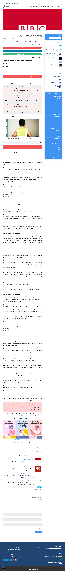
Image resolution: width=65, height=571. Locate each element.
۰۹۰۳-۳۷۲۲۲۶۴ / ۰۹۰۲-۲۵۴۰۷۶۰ (13, 554)
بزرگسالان (57, 130)
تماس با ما (28, 6)
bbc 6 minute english (29, 487)
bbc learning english (21, 487)
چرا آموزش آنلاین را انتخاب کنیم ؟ (54, 74)
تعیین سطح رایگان (34, 6)
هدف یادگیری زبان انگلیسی (55, 157)
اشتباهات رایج (57, 116)
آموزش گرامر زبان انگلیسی (37, 552)
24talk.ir (23, 568)
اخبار (58, 108)
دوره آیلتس (39, 554)
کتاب (58, 149)
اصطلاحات (57, 118)
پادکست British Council (54, 140)
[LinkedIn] (8, 560)
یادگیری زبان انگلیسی (38, 489)
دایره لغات (57, 120)
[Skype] (11, 560)
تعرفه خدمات (48, 6)
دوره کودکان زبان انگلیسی (37, 556)
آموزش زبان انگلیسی (56, 114)
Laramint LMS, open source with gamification (32, 569)
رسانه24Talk (58, 136)
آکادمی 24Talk (57, 106)
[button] (39, 561)
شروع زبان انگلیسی (57, 151)
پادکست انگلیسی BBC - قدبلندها (29, 466)
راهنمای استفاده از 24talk (55, 110)
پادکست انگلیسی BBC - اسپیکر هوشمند (27, 473)
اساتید (38, 6)
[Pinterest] (13, 560)
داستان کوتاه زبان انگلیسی (55, 147)
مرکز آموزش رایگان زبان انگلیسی (53, 93)
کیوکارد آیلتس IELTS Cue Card (53, 100)
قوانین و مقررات (39, 558)
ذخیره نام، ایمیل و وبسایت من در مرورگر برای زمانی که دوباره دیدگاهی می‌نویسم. (28, 528)
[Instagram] (16, 560)
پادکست (22, 442)
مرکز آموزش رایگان (17, 442)
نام (41, 512)
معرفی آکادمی (57, 112)
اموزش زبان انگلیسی (14, 487)
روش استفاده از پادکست (34, 76)
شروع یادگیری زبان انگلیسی (55, 155)
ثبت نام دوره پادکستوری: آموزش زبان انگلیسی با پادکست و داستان (22, 439)
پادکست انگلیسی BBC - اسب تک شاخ (28, 480)
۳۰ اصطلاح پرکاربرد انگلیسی (54, 62)
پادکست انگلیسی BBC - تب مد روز (28, 459)
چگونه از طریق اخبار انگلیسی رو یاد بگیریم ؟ (52, 82)
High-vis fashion (28, 117)
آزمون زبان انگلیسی (57, 96)
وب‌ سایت (40, 522)
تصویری (58, 145)
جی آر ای (57, 103)
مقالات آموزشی (43, 6)
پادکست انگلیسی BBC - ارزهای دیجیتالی (27, 452)
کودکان (58, 132)
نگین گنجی (10, 39)
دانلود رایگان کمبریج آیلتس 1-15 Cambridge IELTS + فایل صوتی (53, 45)
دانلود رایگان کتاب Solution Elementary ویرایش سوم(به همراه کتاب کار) (53, 77)
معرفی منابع (57, 124)
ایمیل (41, 517)
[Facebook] (4, 560)
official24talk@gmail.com (13, 556)
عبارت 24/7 (57, 80)
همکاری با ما (39, 549)
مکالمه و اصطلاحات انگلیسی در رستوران (52, 64)
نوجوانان (58, 134)
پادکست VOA (56, 141)
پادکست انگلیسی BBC (16, 39)
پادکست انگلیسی (23, 39)
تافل (58, 102)
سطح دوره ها (57, 153)
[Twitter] (6, 560)
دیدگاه (40, 499)
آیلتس (58, 98)
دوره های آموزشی (54, 6)
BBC (35, 487)
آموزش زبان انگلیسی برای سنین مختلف (54, 128)
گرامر (58, 122)
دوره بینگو (39, 545)
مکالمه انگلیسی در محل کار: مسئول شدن (52, 49)
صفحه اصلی (60, 6)
